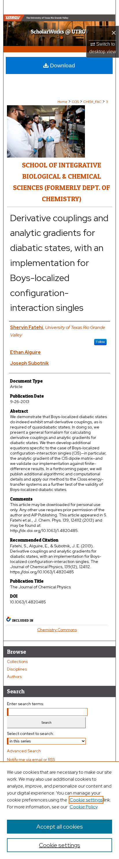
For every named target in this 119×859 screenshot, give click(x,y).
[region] (59, 810)
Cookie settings (86, 800)
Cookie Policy (84, 807)
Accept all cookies (59, 826)
